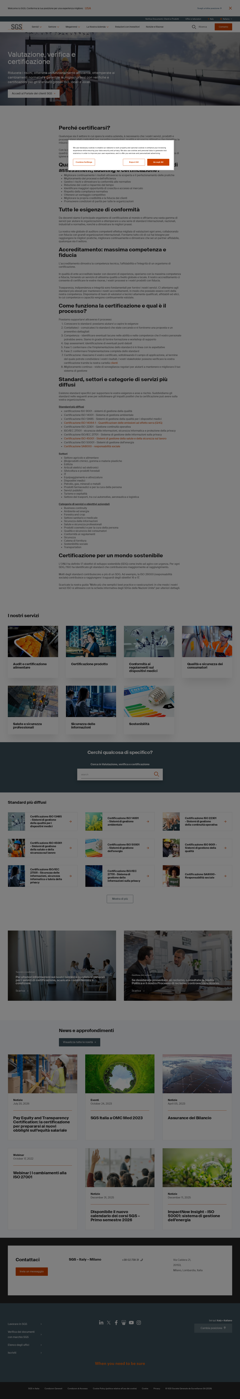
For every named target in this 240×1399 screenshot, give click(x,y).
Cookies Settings (84, 162)
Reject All (134, 162)
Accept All (158, 162)
